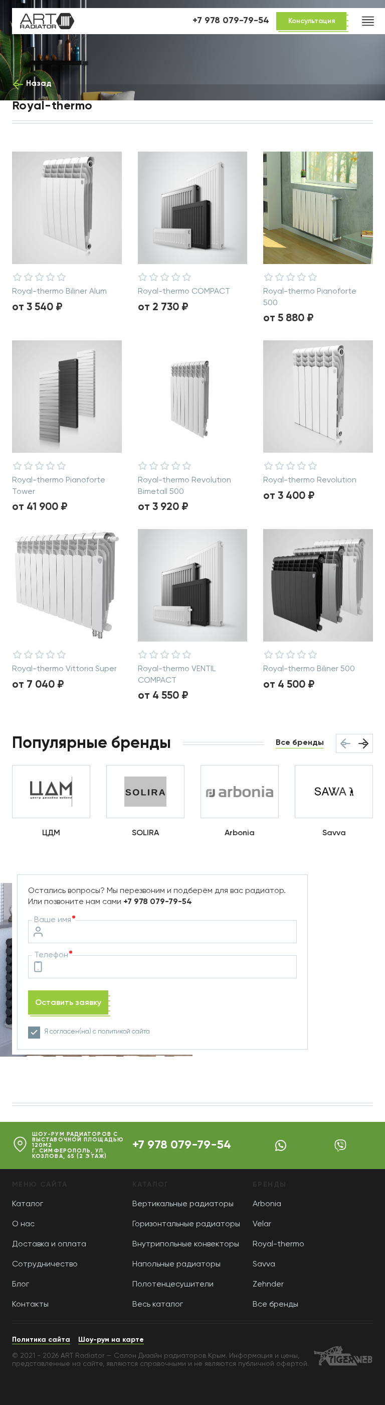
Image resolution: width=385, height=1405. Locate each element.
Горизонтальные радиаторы (186, 1224)
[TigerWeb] (343, 1357)
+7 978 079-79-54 (181, 1145)
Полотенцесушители (173, 1285)
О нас (23, 1224)
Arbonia (267, 1204)
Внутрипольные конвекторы (185, 1244)
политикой (114, 1032)
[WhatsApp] (280, 1145)
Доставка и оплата (49, 1244)
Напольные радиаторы (176, 1264)
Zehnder (268, 1285)
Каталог (27, 1204)
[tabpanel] (318, 396)
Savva (264, 1264)
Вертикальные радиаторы (183, 1204)
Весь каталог (157, 1305)
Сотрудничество (45, 1264)
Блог (20, 1285)
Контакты (30, 1305)
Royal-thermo (278, 1244)
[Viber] (340, 1145)
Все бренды (275, 1305)
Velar (262, 1224)
